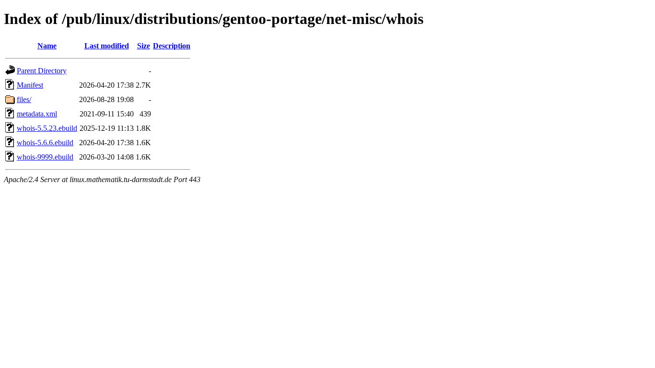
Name (47, 46)
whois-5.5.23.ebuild (47, 128)
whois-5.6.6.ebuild (45, 142)
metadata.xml (37, 114)
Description (171, 46)
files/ (24, 99)
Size (143, 46)
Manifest (30, 85)
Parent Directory (42, 71)
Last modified (106, 46)
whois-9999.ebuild (45, 157)
